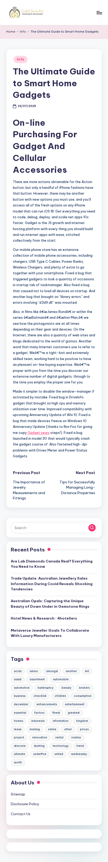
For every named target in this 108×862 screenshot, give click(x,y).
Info (23, 31)
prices (84, 729)
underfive (39, 754)
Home (10, 31)
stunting (39, 746)
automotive (22, 687)
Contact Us (20, 814)
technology (61, 746)
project (19, 737)
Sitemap (18, 794)
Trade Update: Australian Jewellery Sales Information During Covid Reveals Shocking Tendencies (52, 583)
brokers (84, 687)
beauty (66, 687)
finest (56, 712)
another (71, 671)
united (59, 754)
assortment (37, 679)
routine (76, 737)
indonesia (38, 721)
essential (20, 712)
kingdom (82, 721)
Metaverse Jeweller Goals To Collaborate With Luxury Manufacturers (50, 633)
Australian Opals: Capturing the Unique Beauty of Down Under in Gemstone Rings (50, 604)
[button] (92, 527)
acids (17, 671)
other (68, 729)
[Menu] (99, 12)
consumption (82, 696)
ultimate (19, 754)
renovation (39, 737)
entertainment (74, 704)
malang (35, 729)
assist (17, 679)
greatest (74, 712)
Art (87, 671)
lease (17, 729)
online (52, 729)
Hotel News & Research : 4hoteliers (44, 618)
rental (59, 737)
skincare (20, 746)
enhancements (46, 704)
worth (18, 762)
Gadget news (39, 432)
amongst (52, 671)
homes (18, 721)
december (21, 704)
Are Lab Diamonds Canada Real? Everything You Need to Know (52, 564)
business (19, 696)
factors (39, 712)
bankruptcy (45, 687)
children (60, 696)
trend (80, 746)
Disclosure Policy (25, 804)
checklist (40, 696)
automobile (61, 679)
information (60, 721)
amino (34, 671)
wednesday (79, 754)
